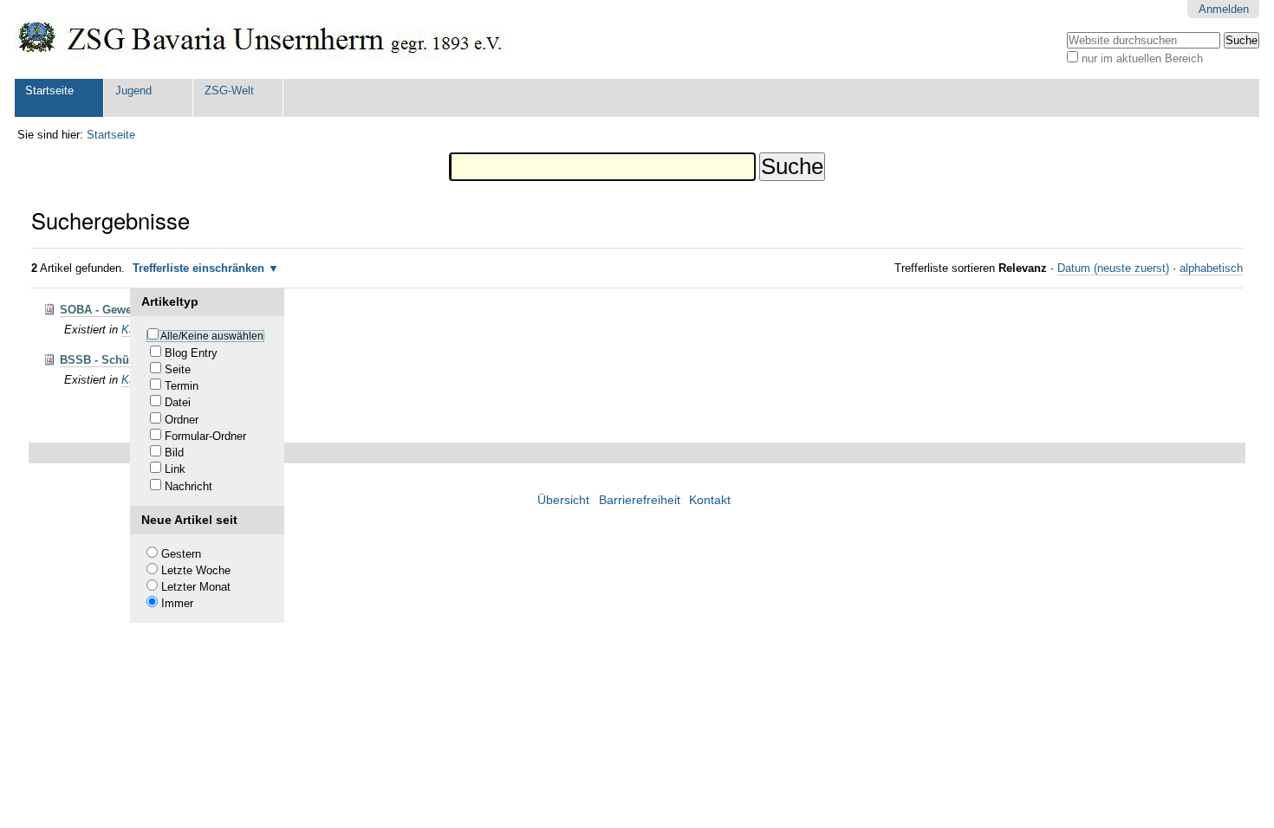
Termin (181, 385)
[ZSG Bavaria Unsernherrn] (261, 39)
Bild (174, 452)
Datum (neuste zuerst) (1113, 268)
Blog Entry (191, 352)
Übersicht (563, 500)
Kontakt (710, 500)
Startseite (49, 90)
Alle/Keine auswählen (211, 336)
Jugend (133, 90)
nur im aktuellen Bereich (1142, 58)
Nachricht (188, 486)
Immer (177, 603)
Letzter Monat (196, 586)
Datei (178, 402)
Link (175, 469)
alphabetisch (1211, 268)
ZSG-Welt (229, 90)
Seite (178, 369)
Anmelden (1224, 9)
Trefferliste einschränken (198, 268)
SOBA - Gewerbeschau (120, 309)
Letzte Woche (196, 570)
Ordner (181, 419)
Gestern (181, 553)
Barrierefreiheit (639, 500)
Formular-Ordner (205, 436)
